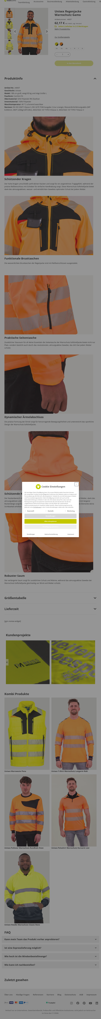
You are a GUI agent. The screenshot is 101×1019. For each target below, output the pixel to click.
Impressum (70, 534)
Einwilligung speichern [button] (50, 527)
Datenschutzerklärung (51, 534)
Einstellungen (31, 534)
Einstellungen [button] (37, 507)
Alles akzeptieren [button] (50, 521)
